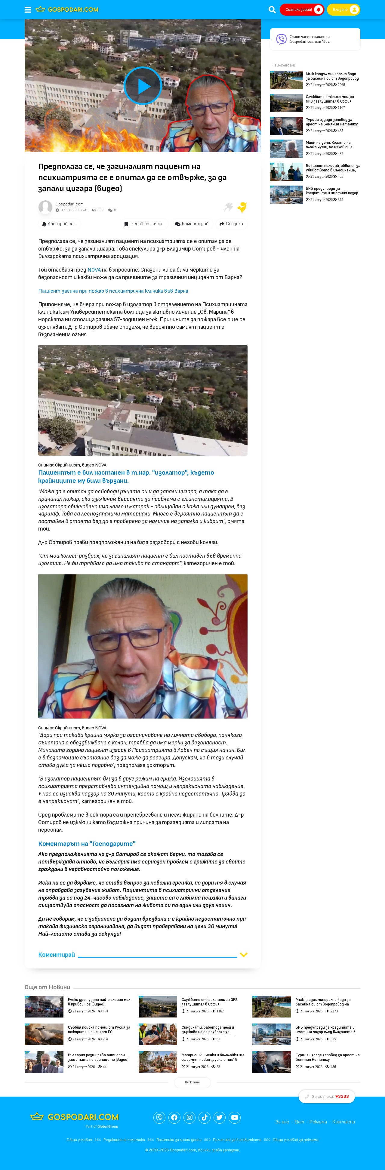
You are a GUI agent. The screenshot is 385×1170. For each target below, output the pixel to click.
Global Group (107, 1126)
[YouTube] (235, 1118)
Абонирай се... (62, 224)
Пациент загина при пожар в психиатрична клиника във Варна (113, 291)
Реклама (318, 1122)
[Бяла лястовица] (227, 207)
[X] (220, 1118)
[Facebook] (174, 1118)
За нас (282, 1122)
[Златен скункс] (242, 207)
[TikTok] (205, 1118)
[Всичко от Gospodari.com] (45, 207)
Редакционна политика (124, 1140)
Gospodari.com (70, 204)
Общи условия (79, 1140)
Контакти (344, 1122)
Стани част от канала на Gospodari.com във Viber (310, 39)
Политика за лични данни (179, 1140)
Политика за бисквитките (237, 1140)
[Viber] (159, 1118)
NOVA (94, 270)
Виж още (192, 1082)
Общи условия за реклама (295, 1140)
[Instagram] (189, 1118)
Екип (299, 1122)
